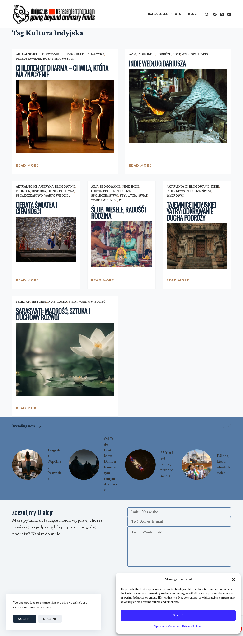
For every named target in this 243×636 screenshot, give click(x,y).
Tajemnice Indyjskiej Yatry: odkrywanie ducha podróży (192, 211)
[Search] (206, 14)
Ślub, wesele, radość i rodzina (118, 213)
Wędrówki (190, 54)
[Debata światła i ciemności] (46, 239)
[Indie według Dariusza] (178, 106)
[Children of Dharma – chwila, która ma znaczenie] (65, 116)
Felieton (23, 191)
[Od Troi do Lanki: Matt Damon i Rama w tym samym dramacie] (84, 464)
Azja (132, 54)
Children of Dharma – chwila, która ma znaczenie (62, 71)
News (180, 191)
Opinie (52, 191)
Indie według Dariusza (157, 63)
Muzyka (97, 54)
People (109, 191)
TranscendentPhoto (163, 14)
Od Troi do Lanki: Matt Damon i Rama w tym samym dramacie (110, 464)
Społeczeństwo (29, 195)
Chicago (67, 54)
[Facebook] (215, 14)
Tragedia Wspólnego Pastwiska (54, 465)
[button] (233, 579)
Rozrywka (52, 59)
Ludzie (96, 191)
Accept (178, 615)
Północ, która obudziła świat (223, 464)
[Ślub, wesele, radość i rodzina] (121, 244)
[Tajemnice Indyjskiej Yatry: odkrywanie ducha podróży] (197, 245)
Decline (50, 619)
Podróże (164, 54)
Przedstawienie (29, 59)
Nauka (62, 302)
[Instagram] (229, 14)
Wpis (204, 54)
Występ (68, 59)
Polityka (66, 191)
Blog (192, 14)
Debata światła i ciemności (36, 208)
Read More (27, 166)
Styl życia (128, 195)
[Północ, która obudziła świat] (197, 464)
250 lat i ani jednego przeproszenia (167, 464)
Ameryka (46, 186)
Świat (142, 195)
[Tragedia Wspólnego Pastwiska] (27, 464)
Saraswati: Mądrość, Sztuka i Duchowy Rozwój (53, 314)
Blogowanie (48, 54)
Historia (39, 191)
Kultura (83, 54)
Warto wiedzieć (57, 195)
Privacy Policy (191, 626)
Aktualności (26, 54)
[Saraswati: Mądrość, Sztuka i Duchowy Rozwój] (65, 359)
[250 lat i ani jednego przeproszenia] (140, 464)
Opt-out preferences (167, 626)
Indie (142, 54)
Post (176, 54)
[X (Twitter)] (222, 14)
